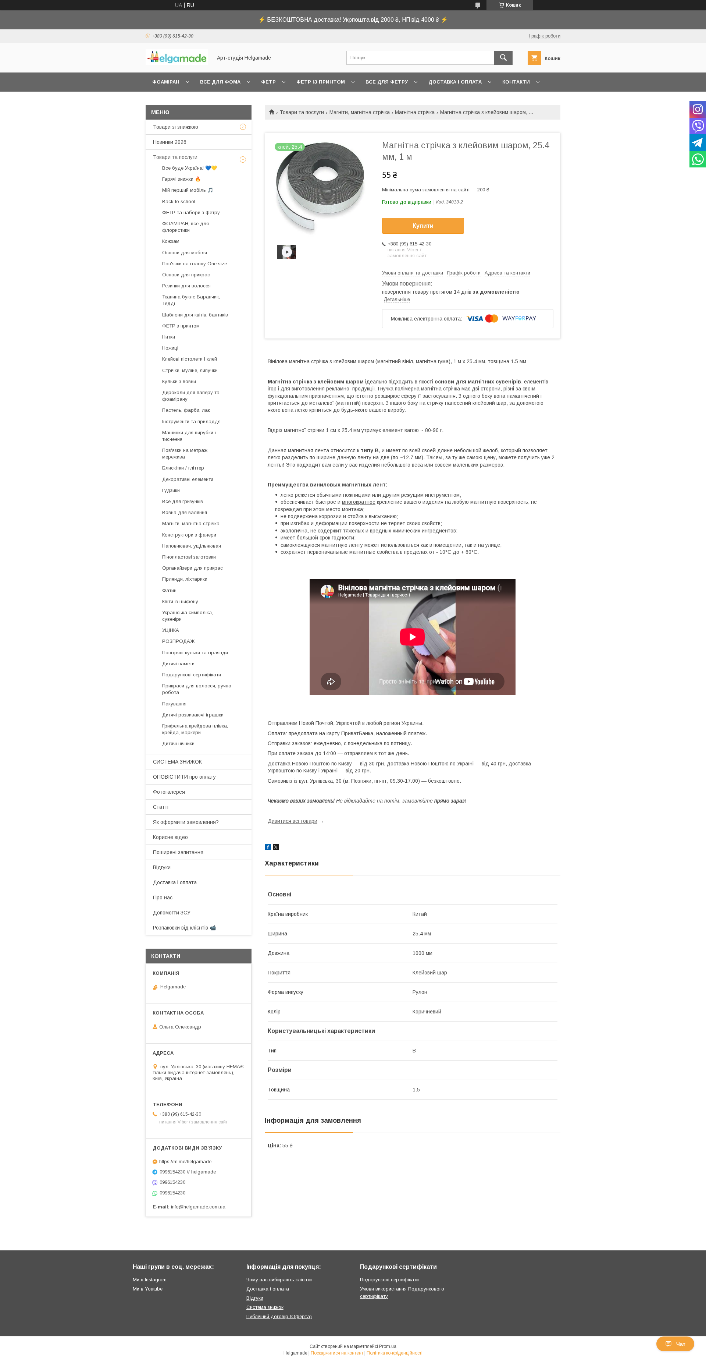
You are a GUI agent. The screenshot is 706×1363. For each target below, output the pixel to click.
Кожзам (170, 241)
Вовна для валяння (184, 512)
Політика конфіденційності (394, 1353)
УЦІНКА (170, 630)
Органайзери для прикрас (192, 568)
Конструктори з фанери (189, 535)
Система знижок (265, 1307)
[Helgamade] (177, 63)
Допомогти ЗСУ (171, 913)
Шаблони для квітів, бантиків (195, 315)
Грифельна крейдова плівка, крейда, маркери (195, 729)
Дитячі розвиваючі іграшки (193, 715)
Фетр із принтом (320, 82)
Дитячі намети (178, 663)
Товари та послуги (301, 112)
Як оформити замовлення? (186, 822)
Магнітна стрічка (415, 112)
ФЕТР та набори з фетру (191, 212)
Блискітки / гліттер (183, 468)
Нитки (168, 337)
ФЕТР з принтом (181, 326)
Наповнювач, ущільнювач (191, 546)
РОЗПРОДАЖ (178, 641)
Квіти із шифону (180, 601)
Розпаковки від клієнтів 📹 (184, 928)
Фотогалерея (169, 792)
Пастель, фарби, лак (186, 410)
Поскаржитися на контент (337, 1353)
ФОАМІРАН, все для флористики (185, 227)
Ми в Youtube (148, 1289)
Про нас (162, 897)
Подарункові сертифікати (191, 674)
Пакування (174, 704)
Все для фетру (387, 82)
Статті (160, 807)
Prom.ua (387, 1346)
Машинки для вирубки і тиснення (189, 436)
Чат (680, 1344)
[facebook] (268, 848)
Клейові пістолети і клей (189, 359)
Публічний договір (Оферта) (279, 1316)
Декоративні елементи (187, 479)
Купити (423, 226)
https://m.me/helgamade (185, 1161)
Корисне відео (170, 837)
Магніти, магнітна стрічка (359, 112)
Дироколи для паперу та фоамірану (191, 396)
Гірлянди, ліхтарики (184, 579)
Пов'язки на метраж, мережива (185, 453)
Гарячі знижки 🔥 (181, 179)
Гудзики (171, 490)
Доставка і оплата (455, 82)
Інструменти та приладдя (191, 421)
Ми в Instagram (150, 1279)
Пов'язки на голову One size (194, 263)
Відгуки (162, 867)
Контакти (516, 82)
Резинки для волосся (186, 285)
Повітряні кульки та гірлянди (195, 652)
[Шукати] (503, 58)
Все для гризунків (182, 501)
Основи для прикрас (186, 274)
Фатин (169, 590)
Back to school (178, 201)
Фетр (268, 82)
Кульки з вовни (179, 381)
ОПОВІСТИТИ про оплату (184, 777)
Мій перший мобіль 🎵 (187, 190)
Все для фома (220, 82)
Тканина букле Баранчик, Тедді (191, 300)
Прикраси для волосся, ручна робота (196, 689)
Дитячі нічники (178, 743)
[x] (276, 848)
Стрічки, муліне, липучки (190, 370)
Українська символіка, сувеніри (187, 616)
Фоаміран (165, 82)
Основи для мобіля (184, 252)
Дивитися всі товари (292, 821)
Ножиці (170, 348)
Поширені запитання (178, 852)
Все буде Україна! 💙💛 (189, 168)
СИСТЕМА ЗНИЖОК (177, 762)
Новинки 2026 (169, 142)
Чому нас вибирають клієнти (279, 1279)
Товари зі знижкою (175, 127)
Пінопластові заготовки (189, 557)
